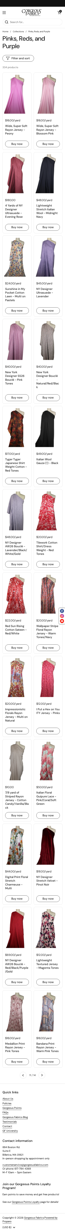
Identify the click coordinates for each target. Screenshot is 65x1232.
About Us (7, 1098)
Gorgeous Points (12, 1108)
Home (5, 31)
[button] (59, 12)
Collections (18, 31)
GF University (10, 1130)
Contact (7, 1126)
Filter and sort (21, 58)
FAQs (5, 1112)
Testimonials (9, 1121)
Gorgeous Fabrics (34, 1217)
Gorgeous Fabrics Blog (15, 1117)
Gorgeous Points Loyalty (26, 1202)
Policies (6, 1103)
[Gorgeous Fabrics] (32, 12)
